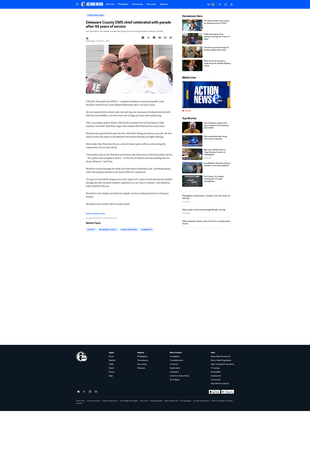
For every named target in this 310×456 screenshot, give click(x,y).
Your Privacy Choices (93, 401)
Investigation (175, 356)
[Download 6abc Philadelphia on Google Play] (227, 392)
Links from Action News (179, 376)
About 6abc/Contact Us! (220, 356)
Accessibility (216, 372)
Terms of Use (144, 401)
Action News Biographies (221, 360)
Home (111, 356)
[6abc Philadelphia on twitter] (84, 391)
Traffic (111, 364)
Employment (216, 376)
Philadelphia (123, 4)
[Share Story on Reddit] (154, 38)
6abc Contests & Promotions (222, 364)
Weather (112, 360)
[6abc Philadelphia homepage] (92, 4)
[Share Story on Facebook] (143, 38)
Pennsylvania (137, 4)
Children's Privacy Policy (110, 401)
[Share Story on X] (148, 38)
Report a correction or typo (95, 213)
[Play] (206, 94)
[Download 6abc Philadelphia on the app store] (214, 392)
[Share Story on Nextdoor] (160, 38)
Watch (111, 368)
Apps (111, 376)
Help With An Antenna (220, 384)
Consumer (174, 364)
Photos (111, 372)
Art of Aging (174, 380)
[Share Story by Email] (165, 38)
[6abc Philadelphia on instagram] (90, 391)
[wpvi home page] (81, 356)
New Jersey (151, 4)
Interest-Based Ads (156, 401)
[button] (77, 4)
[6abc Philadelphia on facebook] (78, 391)
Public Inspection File (171, 401)
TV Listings (215, 368)
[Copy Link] (171, 38)
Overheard (174, 372)
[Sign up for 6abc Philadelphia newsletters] (95, 391)
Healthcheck (175, 368)
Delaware (163, 4)
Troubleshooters (176, 360)
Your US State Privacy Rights (129, 401)
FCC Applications (185, 401)
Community (215, 380)
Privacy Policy (80, 401)
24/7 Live (110, 4)
